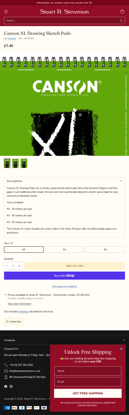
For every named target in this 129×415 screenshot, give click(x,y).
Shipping (23, 311)
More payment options (64, 286)
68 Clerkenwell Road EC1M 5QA (27, 377)
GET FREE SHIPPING (88, 393)
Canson (11, 38)
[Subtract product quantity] (7, 265)
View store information (19, 303)
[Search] (121, 20)
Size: (8, 243)
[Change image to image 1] (7, 163)
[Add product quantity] (19, 265)
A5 (23, 249)
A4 (64, 249)
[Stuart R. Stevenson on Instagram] (11, 386)
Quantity (8, 258)
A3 (105, 249)
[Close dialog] (121, 349)
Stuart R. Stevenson (34, 399)
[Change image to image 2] (15, 163)
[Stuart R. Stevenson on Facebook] (6, 386)
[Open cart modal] (122, 11)
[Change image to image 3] (24, 163)
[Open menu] (5, 11)
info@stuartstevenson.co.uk (24, 370)
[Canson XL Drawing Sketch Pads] (64, 149)
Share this (15, 321)
